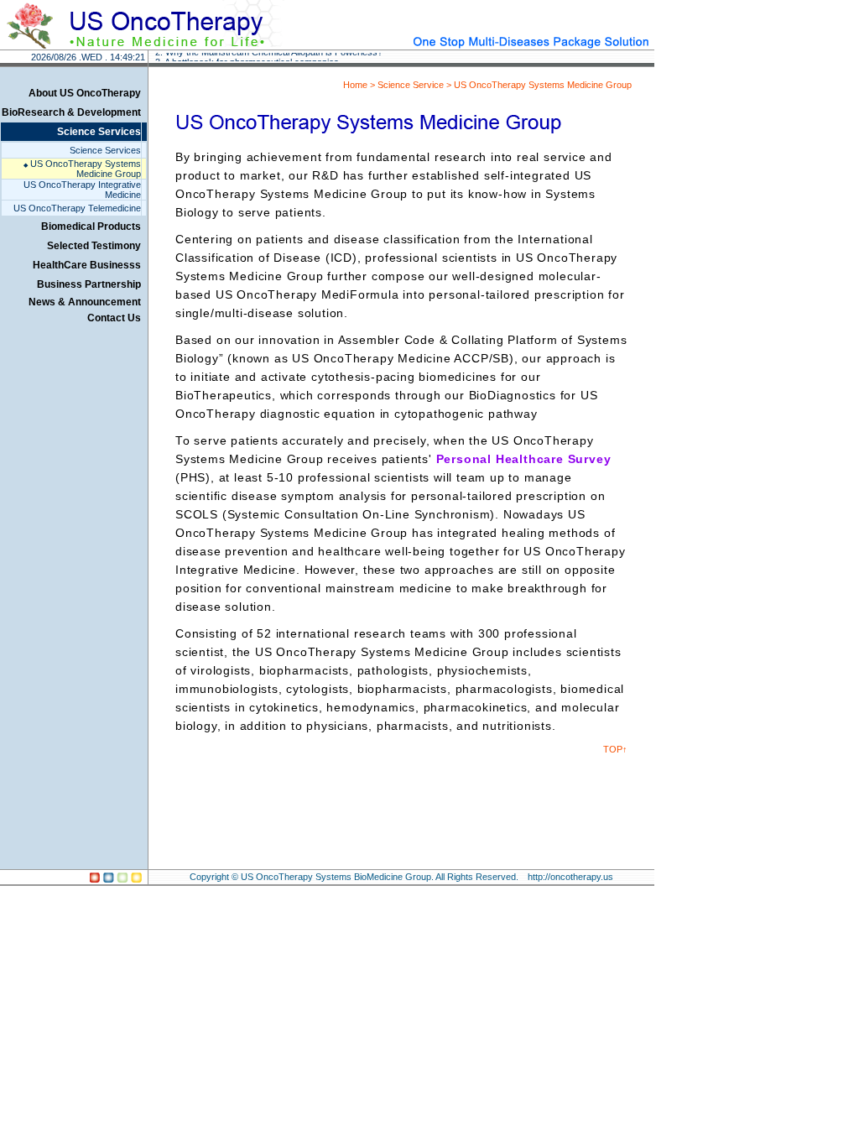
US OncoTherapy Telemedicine (77, 208)
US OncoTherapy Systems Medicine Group (82, 169)
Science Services (99, 132)
